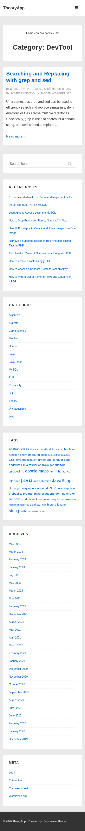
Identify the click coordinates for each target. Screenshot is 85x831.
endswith (14, 464)
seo (28, 504)
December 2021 (18, 614)
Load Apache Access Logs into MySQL (32, 212)
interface (14, 481)
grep (61, 93)
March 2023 (16, 590)
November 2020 (18, 676)
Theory (13, 400)
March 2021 (16, 645)
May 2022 (15, 598)
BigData (13, 322)
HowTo (13, 346)
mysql (23, 488)
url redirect (33, 511)
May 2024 (15, 543)
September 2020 (18, 692)
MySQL (13, 369)
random (14, 499)
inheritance (63, 471)
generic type (58, 464)
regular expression (63, 499)
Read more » (15, 136)
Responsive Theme (54, 821)
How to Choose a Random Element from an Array (38, 268)
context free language (59, 455)
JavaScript (15, 361)
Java (12, 354)
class (44, 454)
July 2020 (14, 707)
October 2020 (17, 684)
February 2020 (17, 723)
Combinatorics (17, 330)
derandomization (26, 459)
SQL (11, 393)
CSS (12, 459)
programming (32, 493)
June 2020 (15, 715)
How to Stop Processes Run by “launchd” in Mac (38, 220)
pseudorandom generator (58, 493)
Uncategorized (17, 408)
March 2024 (16, 551)
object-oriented (38, 488)
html (52, 471)
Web (11, 416)
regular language (17, 504)
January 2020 (17, 731)
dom (67, 459)
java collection (42, 481)
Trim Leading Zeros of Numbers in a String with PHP (40, 253)
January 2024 (17, 567)
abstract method (40, 449)
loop (16, 488)
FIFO (24, 464)
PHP (11, 377)
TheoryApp (14, 8)
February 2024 (17, 559)
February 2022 (17, 606)
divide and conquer (50, 459)
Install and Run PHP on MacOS (28, 204)
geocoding (16, 471)
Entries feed (16, 780)
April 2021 (15, 637)
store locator (58, 504)
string (14, 510)
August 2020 (16, 700)
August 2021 (16, 621)
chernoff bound (30, 454)
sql (34, 504)
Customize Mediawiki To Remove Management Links (40, 197)
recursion (44, 499)
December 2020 (18, 668)
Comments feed (18, 788)
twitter (24, 511)
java (26, 479)
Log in (12, 772)
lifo (11, 488)
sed (68, 93)
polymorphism (66, 488)
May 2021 (15, 629)
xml (42, 511)
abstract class (19, 449)
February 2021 (17, 653)
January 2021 (17, 660)
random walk (29, 499)
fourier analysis (39, 464)
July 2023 (14, 575)
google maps (37, 471)
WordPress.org (18, 796)
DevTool (30, 93)
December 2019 (18, 739)
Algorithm (14, 315)
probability (15, 493)
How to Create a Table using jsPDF (30, 261)
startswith (43, 504)
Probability (15, 385)
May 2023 (15, 583)
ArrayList (57, 449)
